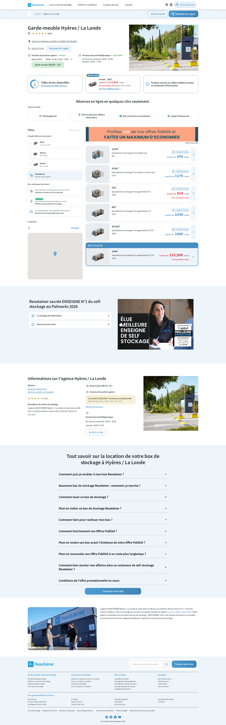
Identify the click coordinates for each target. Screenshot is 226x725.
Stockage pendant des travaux (125, 686)
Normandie (118, 702)
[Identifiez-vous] (171, 4)
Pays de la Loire (120, 704)
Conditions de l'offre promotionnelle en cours (89, 581)
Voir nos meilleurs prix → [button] (109, 88)
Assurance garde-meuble (36, 684)
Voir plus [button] (31, 414)
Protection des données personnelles (142, 711)
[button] (193, 154)
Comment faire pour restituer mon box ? (85, 520)
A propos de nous (111, 4)
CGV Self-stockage (34, 711)
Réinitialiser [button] (76, 130)
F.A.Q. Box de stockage (35, 686)
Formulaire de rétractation (105, 711)
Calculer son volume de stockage (39, 681)
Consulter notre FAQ (113, 591)
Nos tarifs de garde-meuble (37, 679)
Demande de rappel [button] (183, 14)
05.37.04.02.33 (184, 5)
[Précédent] (121, 325)
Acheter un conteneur (87, 4)
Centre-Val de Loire (77, 704)
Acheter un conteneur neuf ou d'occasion (85, 679)
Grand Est (161, 702)
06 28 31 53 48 (158, 13)
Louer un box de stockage (60, 4)
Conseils (128, 4)
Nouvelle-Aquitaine (121, 699)
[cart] (166, 4)
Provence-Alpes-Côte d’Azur (37, 702)
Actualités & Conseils (122, 679)
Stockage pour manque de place (126, 684)
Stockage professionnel (123, 689)
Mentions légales (122, 711)
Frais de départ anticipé (85, 711)
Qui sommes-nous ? (165, 679)
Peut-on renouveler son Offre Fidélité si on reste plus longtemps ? (102, 554)
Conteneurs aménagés (78, 684)
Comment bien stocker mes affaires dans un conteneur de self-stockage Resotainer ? (106, 567)
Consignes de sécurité (49, 711)
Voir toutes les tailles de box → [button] (54, 85)
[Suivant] (195, 48)
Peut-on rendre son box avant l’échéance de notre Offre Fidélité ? (102, 542)
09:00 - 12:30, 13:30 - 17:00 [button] (59, 59)
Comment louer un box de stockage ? (83, 497)
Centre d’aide (162, 684)
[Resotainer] (36, 5)
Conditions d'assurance (67, 711)
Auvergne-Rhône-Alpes (166, 699)
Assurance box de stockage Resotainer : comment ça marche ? (99, 486)
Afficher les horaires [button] (94, 406)
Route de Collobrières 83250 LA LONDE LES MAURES (54, 41)
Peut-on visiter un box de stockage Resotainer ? (90, 508)
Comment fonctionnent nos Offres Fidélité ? (88, 531)
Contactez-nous (163, 681)
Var (182, 608)
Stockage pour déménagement (125, 681)
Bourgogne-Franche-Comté (37, 704)
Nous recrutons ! (163, 686)
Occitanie (74, 699)
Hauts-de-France (76, 702)
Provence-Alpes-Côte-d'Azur (179, 612)
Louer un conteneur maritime (81, 681)
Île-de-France (32, 699)
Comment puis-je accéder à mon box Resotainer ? (91, 474)
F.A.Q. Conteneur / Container (81, 686)
